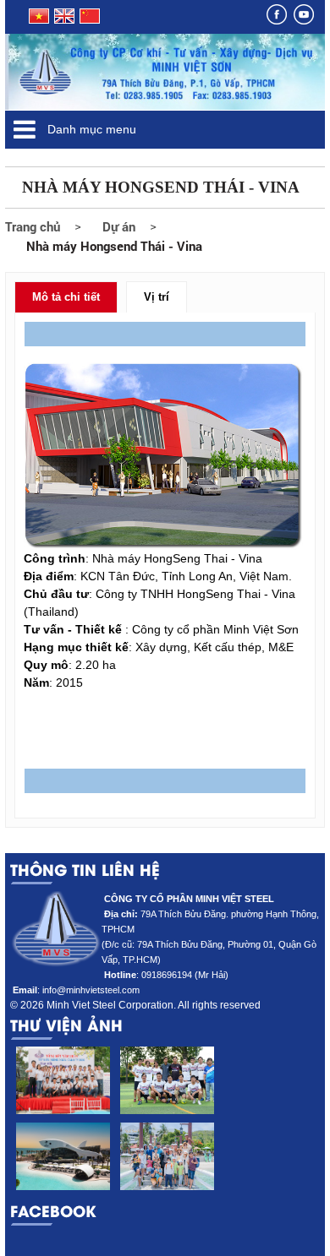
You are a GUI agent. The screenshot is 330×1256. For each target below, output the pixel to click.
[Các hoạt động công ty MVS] (62, 1080)
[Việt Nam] (37, 20)
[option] (62, 1123)
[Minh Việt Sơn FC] (166, 1080)
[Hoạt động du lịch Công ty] (166, 1156)
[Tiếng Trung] (88, 20)
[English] (64, 20)
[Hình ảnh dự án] (62, 1156)
